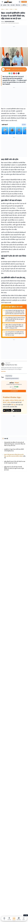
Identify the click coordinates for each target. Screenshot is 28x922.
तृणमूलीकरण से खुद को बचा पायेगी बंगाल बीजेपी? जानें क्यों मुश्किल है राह (14, 450)
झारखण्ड (4, 5)
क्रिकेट (4, 402)
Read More (3, 371)
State (7, 9)
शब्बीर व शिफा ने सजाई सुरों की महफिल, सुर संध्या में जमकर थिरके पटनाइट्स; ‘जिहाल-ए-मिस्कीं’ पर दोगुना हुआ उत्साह (14, 326)
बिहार (8, 5)
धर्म (23, 400)
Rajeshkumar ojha (9, 21)
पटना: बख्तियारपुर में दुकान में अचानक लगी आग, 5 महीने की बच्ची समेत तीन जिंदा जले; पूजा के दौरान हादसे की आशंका (15, 319)
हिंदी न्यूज (13, 404)
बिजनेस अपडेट (18, 400)
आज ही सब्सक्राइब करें (14, 391)
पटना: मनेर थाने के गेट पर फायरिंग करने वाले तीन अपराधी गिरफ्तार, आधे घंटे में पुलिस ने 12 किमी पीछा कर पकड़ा (14, 333)
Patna (16, 9)
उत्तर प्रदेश (13, 5)
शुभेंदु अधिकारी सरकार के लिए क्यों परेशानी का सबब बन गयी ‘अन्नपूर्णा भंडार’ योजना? (14, 462)
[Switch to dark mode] (20, 2)
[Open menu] (2, 2)
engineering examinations (12, 378)
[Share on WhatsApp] (9, 73)
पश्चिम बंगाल (18, 5)
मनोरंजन (12, 400)
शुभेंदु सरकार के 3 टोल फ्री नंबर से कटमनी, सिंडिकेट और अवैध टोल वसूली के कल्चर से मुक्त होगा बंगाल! (14, 468)
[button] (14, 56)
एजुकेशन (7, 400)
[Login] (14, 919)
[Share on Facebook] (12, 73)
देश (3, 400)
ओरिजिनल (24, 5)
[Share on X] (18, 73)
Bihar (11, 9)
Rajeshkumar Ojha (12, 365)
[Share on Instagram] (16, 73)
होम (1, 5)
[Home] (8, 2)
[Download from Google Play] (7, 410)
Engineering (9, 375)
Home (2, 9)
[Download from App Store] (16, 410)
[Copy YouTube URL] (14, 73)
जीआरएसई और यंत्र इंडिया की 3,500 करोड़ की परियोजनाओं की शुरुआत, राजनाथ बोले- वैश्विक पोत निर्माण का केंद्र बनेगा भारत (14, 444)
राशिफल (9, 402)
